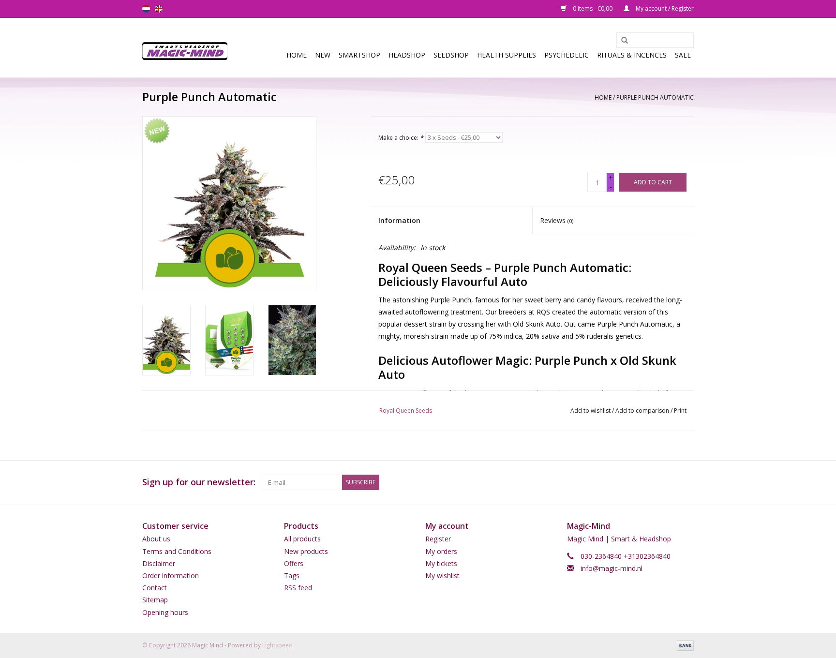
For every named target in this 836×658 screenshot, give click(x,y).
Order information (170, 575)
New (322, 55)
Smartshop (359, 55)
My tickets (441, 563)
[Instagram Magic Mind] (686, 482)
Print (680, 410)
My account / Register (664, 8)
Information (399, 220)
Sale (683, 55)
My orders (441, 551)
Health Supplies (506, 55)
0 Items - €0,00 (592, 8)
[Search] (621, 40)
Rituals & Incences (632, 55)
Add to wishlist (590, 410)
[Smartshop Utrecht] (188, 47)
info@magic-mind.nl (611, 568)
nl (146, 9)
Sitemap (155, 599)
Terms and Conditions (176, 551)
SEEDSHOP (451, 55)
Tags (291, 575)
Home (296, 55)
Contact (154, 587)
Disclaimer (158, 563)
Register (438, 538)
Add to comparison (643, 410)
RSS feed (298, 587)
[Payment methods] (683, 645)
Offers (293, 563)
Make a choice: (400, 138)
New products (306, 551)
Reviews (556, 220)
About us (156, 538)
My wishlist (442, 575)
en (159, 9)
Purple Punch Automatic (655, 97)
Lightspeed (277, 645)
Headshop (406, 55)
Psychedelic (566, 55)
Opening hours (165, 612)
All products (302, 538)
